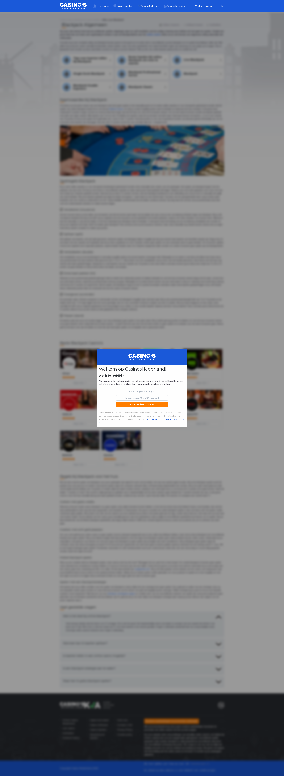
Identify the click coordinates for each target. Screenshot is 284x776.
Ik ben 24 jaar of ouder (141, 404)
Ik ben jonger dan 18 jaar (142, 391)
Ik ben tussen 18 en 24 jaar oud (142, 398)
